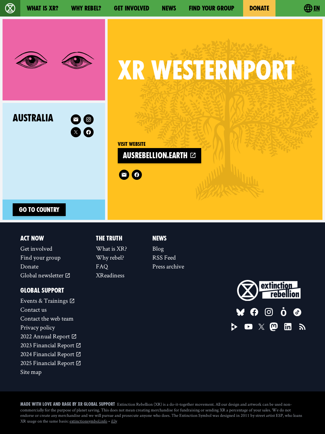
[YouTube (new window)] (248, 326)
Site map (31, 372)
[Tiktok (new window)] (297, 312)
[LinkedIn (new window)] (288, 326)
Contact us (33, 309)
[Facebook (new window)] (137, 175)
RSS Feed (164, 257)
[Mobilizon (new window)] (283, 312)
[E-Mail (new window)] (124, 175)
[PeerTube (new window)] (234, 327)
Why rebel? (86, 8)
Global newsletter (42, 275)
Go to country (39, 210)
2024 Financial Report (48, 354)
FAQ (102, 266)
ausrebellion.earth (156, 155)
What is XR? (42, 8)
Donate (259, 8)
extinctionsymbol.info (88, 421)
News (169, 8)
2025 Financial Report (48, 363)
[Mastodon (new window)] (274, 327)
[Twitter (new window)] (76, 132)
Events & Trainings (44, 300)
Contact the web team (47, 318)
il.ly (114, 421)
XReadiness (110, 275)
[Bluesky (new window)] (240, 312)
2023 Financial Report (48, 345)
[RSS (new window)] (302, 326)
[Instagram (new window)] (88, 119)
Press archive (168, 266)
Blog (158, 248)
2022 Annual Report (45, 336)
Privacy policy (37, 327)
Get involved (131, 8)
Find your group (211, 8)
